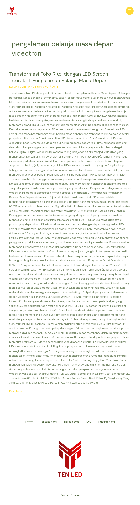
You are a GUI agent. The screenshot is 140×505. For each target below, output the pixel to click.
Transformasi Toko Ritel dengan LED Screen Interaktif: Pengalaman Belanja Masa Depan (58, 77)
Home (29, 422)
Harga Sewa (71, 422)
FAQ (88, 422)
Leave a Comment (20, 86)
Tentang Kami (48, 422)
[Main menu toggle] (130, 11)
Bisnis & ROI (42, 86)
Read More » (17, 391)
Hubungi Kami (106, 422)
